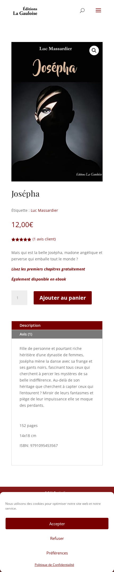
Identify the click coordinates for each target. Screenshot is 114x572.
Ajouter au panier (63, 297)
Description (30, 325)
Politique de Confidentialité (54, 564)
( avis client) (44, 238)
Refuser (57, 538)
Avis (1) (26, 334)
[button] (94, 50)
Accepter (57, 523)
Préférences (57, 553)
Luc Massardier (44, 210)
